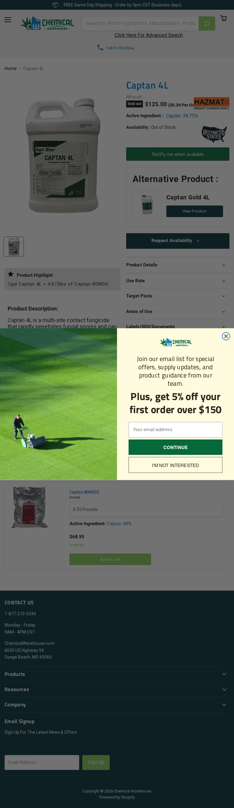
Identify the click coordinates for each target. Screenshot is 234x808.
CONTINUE (175, 447)
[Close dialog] (226, 336)
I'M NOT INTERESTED (175, 465)
